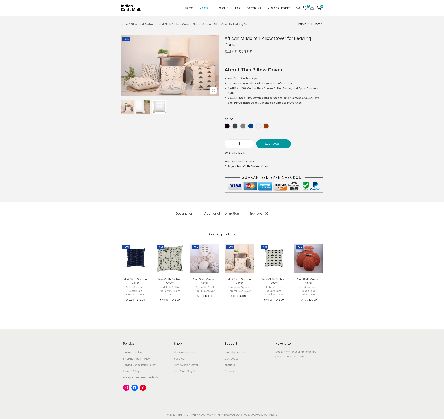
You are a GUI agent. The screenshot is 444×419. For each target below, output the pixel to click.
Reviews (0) (259, 213)
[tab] (184, 213)
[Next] (213, 66)
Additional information (221, 213)
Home (124, 24)
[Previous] (126, 66)
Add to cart (273, 143)
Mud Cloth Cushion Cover (174, 24)
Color (229, 119)
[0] (305, 8)
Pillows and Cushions (143, 24)
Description (184, 213)
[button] (236, 153)
